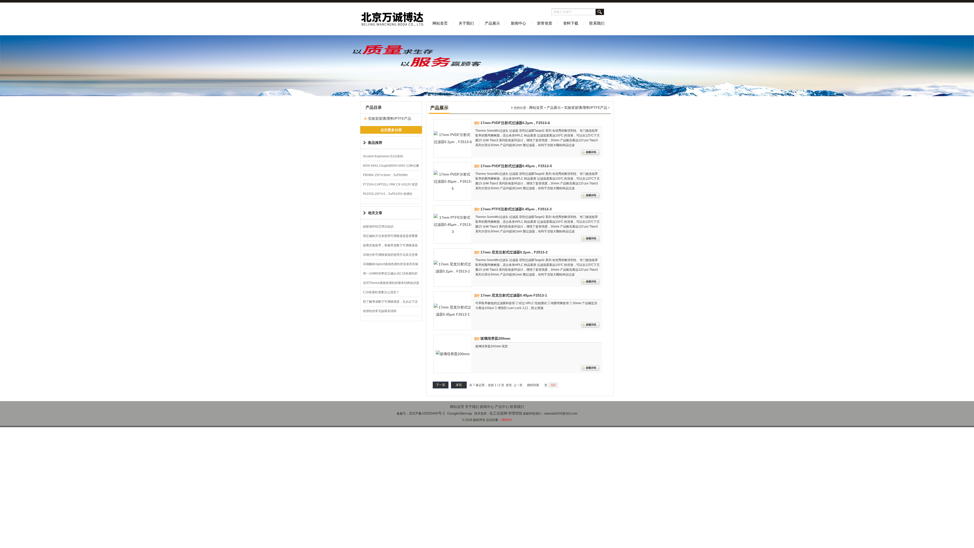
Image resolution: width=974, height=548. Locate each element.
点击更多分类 (391, 130)
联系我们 (596, 23)
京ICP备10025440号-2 (427, 413)
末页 (459, 385)
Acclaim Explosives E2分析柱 (383, 156)
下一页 (440, 385)
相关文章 (375, 213)
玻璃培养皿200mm (495, 338)
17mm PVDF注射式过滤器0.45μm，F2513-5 (516, 166)
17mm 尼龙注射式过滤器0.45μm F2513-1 (513, 295)
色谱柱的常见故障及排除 (379, 311)
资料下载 (570, 23)
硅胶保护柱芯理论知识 (378, 226)
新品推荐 (375, 143)
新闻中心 (518, 23)
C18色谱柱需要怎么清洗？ (381, 292)
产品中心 (502, 407)
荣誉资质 (544, 23)
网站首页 (440, 23)
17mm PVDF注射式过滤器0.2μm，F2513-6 (515, 123)
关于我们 (466, 23)
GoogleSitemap (459, 413)
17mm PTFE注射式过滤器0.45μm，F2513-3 (516, 209)
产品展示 (492, 23)
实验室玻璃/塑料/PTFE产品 (389, 118)
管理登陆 (515, 413)
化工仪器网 (498, 413)
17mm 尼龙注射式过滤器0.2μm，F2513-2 (514, 252)
